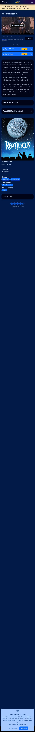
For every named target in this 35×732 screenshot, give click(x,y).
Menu (5, 2)
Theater (30, 38)
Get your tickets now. (23, 8)
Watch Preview (18, 25)
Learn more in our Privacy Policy (17, 724)
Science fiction (15, 179)
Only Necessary (12, 728)
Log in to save (5, 39)
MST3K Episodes (7, 184)
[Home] (17, 2)
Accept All (24, 728)
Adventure (5, 179)
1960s (4, 190)
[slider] (11, 203)
